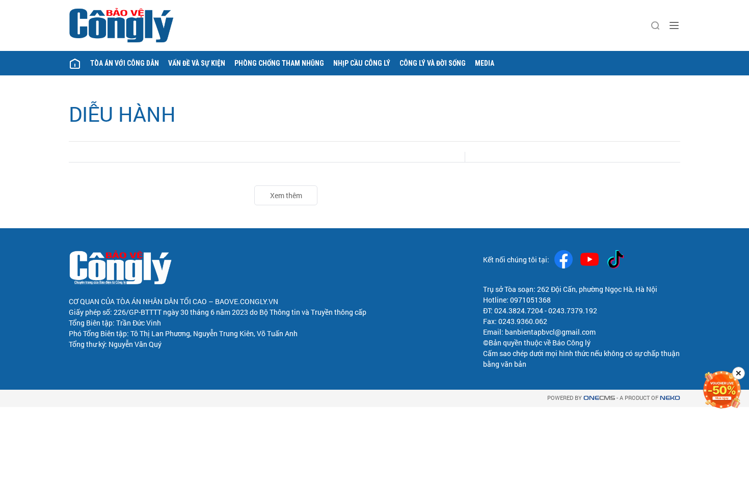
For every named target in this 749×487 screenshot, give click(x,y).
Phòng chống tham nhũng (279, 63)
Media (484, 63)
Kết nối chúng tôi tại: (516, 259)
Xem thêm (286, 195)
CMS (599, 398)
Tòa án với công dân (124, 63)
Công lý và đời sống (432, 63)
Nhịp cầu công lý (361, 63)
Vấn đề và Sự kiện (196, 63)
